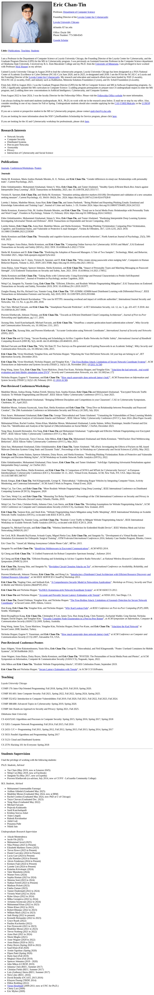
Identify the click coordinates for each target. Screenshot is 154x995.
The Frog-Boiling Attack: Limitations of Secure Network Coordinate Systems (108, 362)
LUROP (146, 103)
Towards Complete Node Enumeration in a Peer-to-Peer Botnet (73, 618)
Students (35, 50)
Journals (5, 168)
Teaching (25, 50)
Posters (38, 168)
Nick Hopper (21, 66)
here (114, 116)
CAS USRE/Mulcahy (125, 103)
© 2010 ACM (60, 380)
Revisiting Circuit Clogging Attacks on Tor (69, 566)
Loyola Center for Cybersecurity (92, 17)
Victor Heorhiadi (15, 985)
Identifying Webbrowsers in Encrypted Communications (61, 548)
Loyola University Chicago (66, 22)
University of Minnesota (106, 64)
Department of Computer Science (79, 12)
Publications (14, 50)
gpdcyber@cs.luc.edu (100, 111)
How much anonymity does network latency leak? (85, 377)
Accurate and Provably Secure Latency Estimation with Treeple (69, 595)
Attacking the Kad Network (125, 626)
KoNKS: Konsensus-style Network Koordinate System (65, 590)
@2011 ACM (94, 364)
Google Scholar (60, 40)
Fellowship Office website (109, 95)
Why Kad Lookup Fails (76, 608)
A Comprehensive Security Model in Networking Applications (81, 582)
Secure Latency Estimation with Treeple (58, 669)
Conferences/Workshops (21, 168)
